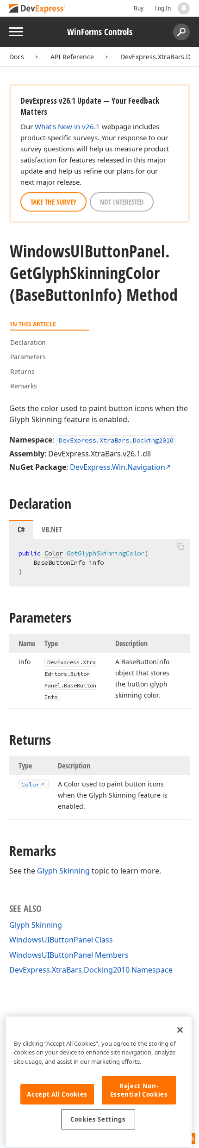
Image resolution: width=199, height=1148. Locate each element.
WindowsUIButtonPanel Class (61, 940)
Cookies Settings (98, 1119)
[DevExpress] (37, 9)
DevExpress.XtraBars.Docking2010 (116, 440)
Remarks (23, 385)
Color (53, 553)
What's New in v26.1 (67, 126)
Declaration (28, 342)
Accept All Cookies (57, 1094)
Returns (22, 371)
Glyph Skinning (63, 871)
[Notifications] (184, 8)
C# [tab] (21, 529)
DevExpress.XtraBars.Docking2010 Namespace (91, 970)
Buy (138, 8)
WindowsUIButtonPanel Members (69, 955)
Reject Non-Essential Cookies (139, 1090)
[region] (98, 1082)
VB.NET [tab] (52, 529)
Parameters (28, 356)
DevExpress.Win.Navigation (117, 467)
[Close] (180, 1030)
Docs (16, 56)
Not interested (121, 201)
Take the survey (53, 201)
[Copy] (180, 546)
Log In (163, 8)
